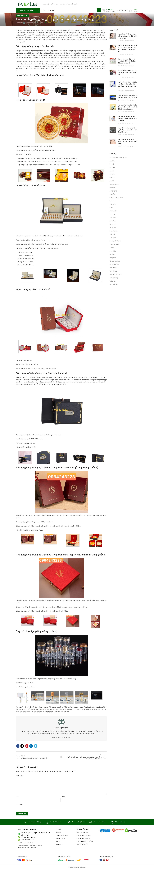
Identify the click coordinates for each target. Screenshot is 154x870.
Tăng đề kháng (115, 264)
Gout (111, 207)
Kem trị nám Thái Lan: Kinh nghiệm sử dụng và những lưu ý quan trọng (127, 36)
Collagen (112, 187)
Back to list (61, 757)
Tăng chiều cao (115, 261)
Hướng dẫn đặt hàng (82, 832)
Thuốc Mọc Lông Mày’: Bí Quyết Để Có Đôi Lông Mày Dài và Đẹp (127, 141)
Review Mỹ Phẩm (115, 241)
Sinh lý (112, 248)
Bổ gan (112, 161)
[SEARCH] (99, 10)
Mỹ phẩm (113, 228)
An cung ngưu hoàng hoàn (118, 157)
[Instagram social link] (104, 860)
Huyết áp (112, 214)
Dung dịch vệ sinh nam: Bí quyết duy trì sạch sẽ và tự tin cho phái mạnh (128, 130)
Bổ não (112, 171)
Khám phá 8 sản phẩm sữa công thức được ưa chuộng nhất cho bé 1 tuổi (127, 61)
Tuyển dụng (59, 844)
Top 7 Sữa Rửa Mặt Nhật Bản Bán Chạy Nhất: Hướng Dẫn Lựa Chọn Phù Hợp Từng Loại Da (127, 85)
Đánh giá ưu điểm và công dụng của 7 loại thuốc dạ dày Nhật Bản (127, 119)
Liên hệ (58, 841)
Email (64, 797)
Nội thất (112, 234)
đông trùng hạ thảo (69, 40)
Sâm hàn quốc (114, 244)
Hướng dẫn (113, 211)
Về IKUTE (58, 829)
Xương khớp (114, 284)
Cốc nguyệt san (115, 184)
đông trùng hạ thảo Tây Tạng (47, 35)
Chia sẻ (112, 177)
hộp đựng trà (37, 712)
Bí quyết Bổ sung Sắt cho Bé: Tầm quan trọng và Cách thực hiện (127, 72)
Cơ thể (112, 181)
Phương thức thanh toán (83, 835)
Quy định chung (60, 838)
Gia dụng (112, 201)
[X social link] (22, 746)
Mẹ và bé (112, 224)
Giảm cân (113, 204)
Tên (17, 797)
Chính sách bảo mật (62, 835)
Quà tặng (113, 238)
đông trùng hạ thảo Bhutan (70, 35)
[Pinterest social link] (26, 746)
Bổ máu (112, 167)
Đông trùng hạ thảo (22, 15)
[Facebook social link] (18, 746)
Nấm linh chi (114, 231)
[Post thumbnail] (113, 37)
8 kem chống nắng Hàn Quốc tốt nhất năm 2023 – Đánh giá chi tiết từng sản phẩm (128, 107)
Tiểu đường (113, 271)
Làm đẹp (112, 221)
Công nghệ (113, 191)
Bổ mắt (112, 164)
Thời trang (113, 268)
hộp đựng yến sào (25, 712)
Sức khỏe (113, 251)
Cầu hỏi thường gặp (82, 844)
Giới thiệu (58, 832)
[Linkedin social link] (31, 746)
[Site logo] (27, 4)
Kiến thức (113, 218)
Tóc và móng (114, 278)
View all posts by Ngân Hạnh (61, 737)
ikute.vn (96, 709)
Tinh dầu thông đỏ (116, 274)
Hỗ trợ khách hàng (82, 829)
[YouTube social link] (107, 860)
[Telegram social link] (35, 746)
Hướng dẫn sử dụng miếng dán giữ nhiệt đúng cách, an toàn (128, 96)
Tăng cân (113, 258)
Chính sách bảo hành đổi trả (84, 841)
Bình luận (20, 776)
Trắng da (112, 281)
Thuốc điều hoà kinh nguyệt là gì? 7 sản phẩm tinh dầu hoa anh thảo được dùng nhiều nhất (128, 48)
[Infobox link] (108, 10)
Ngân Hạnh (29, 23)
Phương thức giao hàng (83, 838)
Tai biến (112, 254)
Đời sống (112, 194)
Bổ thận (112, 174)
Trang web (19, 804)
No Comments (129, 41)
